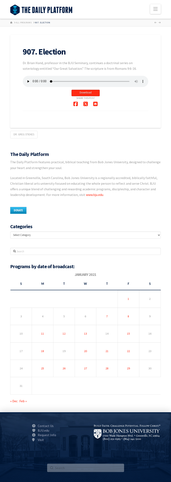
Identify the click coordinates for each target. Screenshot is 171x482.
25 (42, 368)
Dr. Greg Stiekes (24, 134)
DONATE (18, 210)
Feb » (23, 401)
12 (64, 333)
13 (85, 333)
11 (42, 333)
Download (86, 92)
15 (128, 333)
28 (107, 368)
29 (128, 368)
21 (107, 351)
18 (42, 351)
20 (85, 351)
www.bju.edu (94, 195)
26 (64, 368)
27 (85, 368)
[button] (155, 9)
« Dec (14, 401)
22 (128, 351)
